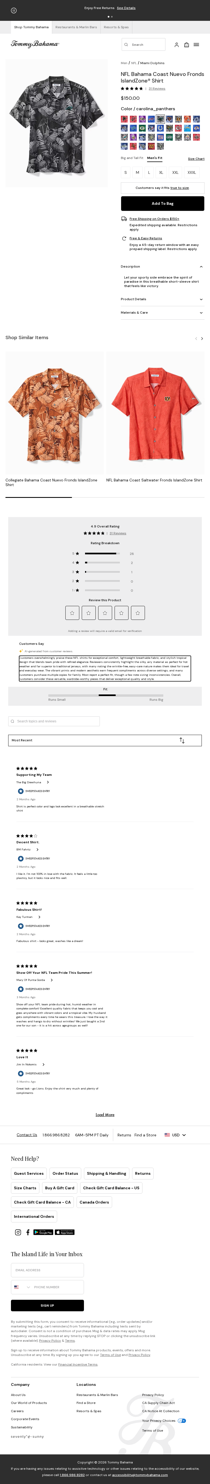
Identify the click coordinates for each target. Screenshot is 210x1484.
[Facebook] (28, 1232)
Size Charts (25, 1187)
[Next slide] (202, 338)
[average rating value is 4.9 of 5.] (133, 88)
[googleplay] (44, 1232)
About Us (18, 1395)
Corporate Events (25, 1419)
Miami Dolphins (152, 63)
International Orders (34, 1216)
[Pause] (14, 10)
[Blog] (27, 1436)
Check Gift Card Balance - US (111, 1187)
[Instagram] (19, 1232)
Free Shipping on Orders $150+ (154, 219)
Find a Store (86, 1403)
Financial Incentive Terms (78, 1364)
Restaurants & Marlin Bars (97, 1395)
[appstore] (65, 1232)
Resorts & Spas (89, 1411)
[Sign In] (176, 44)
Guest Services (29, 1173)
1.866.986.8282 (72, 1475)
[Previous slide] (196, 338)
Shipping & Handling (106, 1173)
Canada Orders (94, 1202)
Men (124, 63)
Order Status (65, 1173)
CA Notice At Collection (160, 1411)
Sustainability (22, 1427)
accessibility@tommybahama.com (140, 1475)
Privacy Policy (50, 1340)
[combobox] (21, 1287)
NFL (134, 63)
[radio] (124, 119)
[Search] (143, 44)
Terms (70, 1340)
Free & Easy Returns (146, 238)
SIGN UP (47, 1305)
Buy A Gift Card (59, 1187)
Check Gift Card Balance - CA (42, 1202)
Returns (143, 1173)
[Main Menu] (196, 44)
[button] (108, 17)
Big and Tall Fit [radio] (132, 158)
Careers (17, 1411)
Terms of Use (110, 1355)
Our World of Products (29, 1403)
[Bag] (186, 44)
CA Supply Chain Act (158, 1403)
